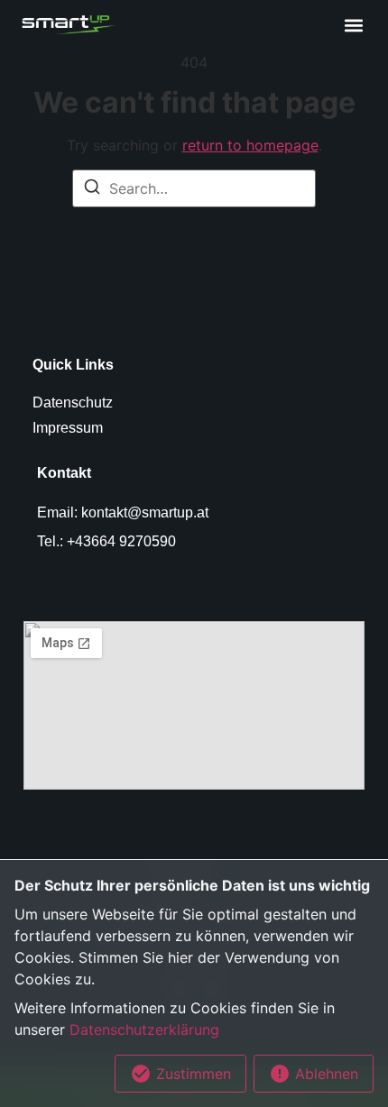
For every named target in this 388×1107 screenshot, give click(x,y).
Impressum (67, 427)
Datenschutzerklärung (144, 1029)
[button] (353, 25)
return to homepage (250, 145)
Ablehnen (324, 1074)
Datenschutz (72, 402)
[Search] (92, 189)
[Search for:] (194, 188)
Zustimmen (191, 1074)
